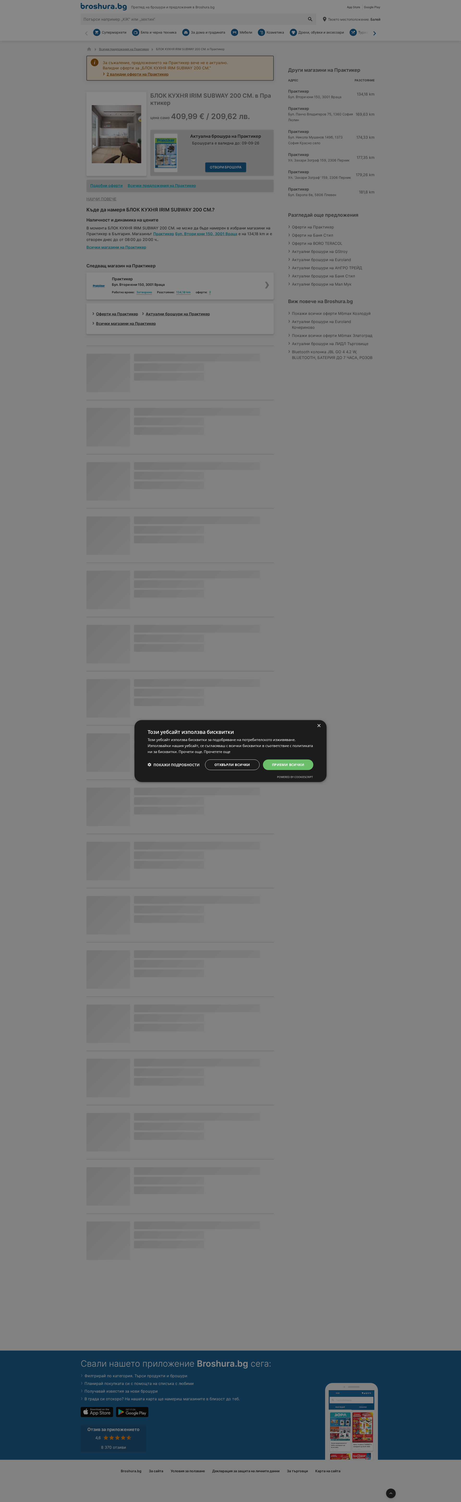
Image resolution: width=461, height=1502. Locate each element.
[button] (174, 764)
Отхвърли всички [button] (232, 764)
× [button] (319, 725)
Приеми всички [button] (288, 764)
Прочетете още (217, 751)
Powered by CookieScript (295, 777)
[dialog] (230, 751)
